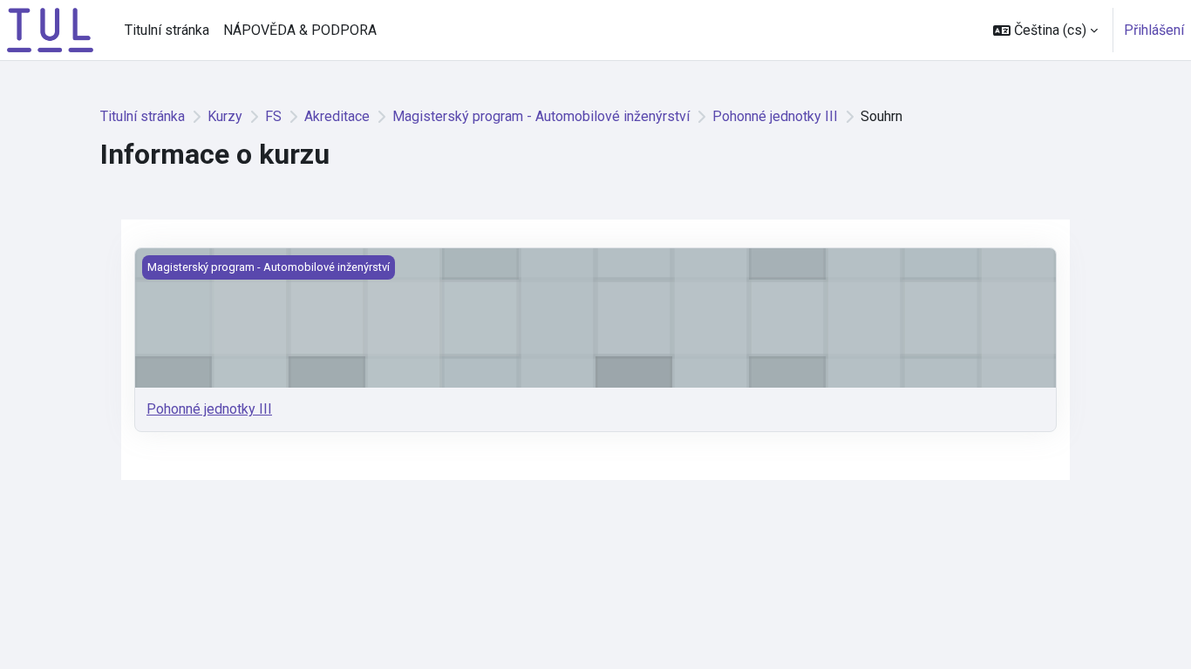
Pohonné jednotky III (775, 116)
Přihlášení (1154, 30)
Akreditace (337, 116)
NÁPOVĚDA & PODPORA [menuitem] (300, 30)
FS (273, 116)
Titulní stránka (142, 116)
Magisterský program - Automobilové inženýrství (541, 116)
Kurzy (225, 116)
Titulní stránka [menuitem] (167, 30)
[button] (1045, 30)
